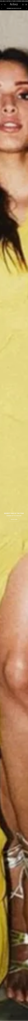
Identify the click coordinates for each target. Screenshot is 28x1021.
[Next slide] (26, 8)
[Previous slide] (1, 8)
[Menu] (1, 4)
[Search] (5, 4)
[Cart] (26, 4)
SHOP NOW (14, 519)
